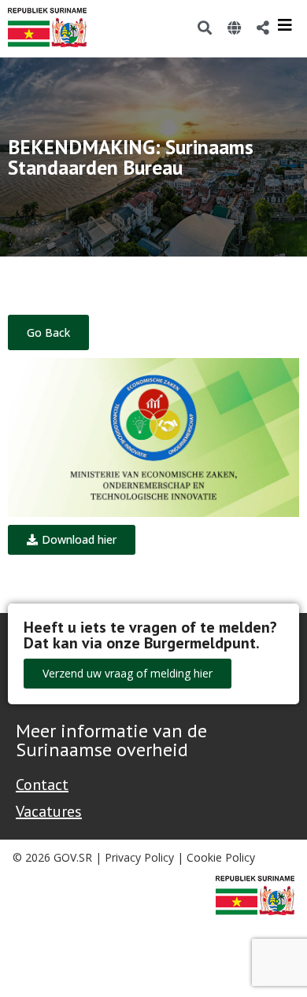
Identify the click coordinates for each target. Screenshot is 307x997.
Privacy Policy (139, 857)
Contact (42, 784)
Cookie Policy (221, 857)
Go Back (48, 332)
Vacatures (49, 811)
